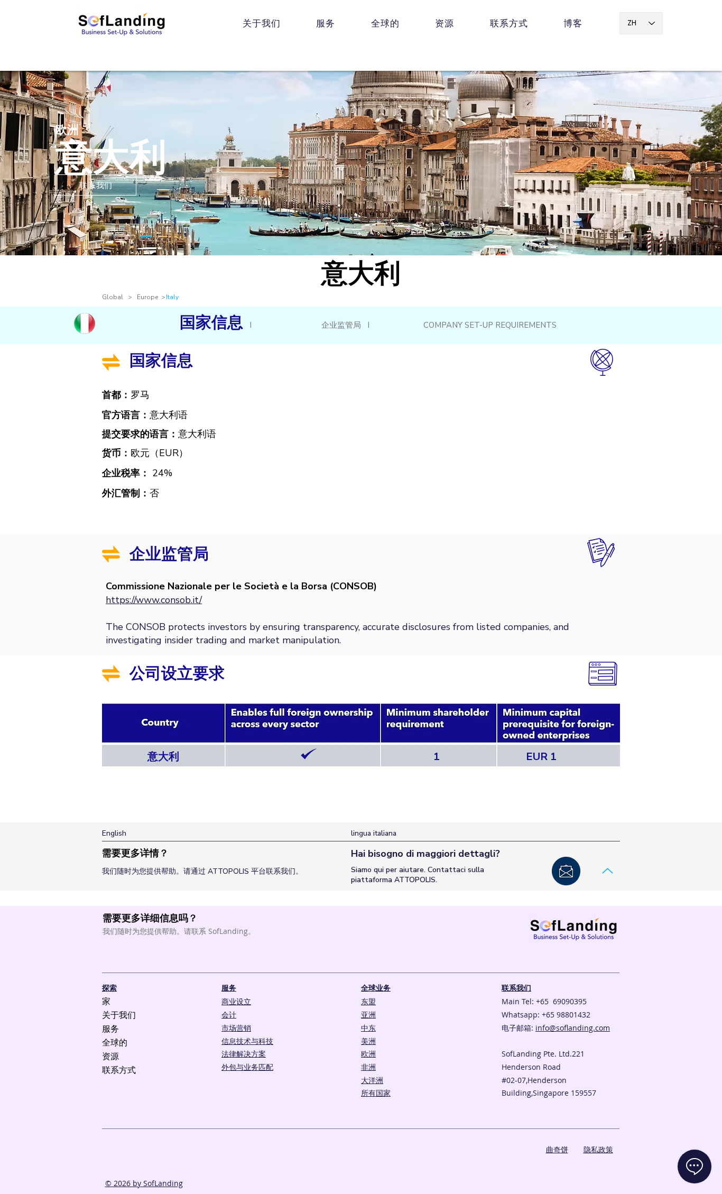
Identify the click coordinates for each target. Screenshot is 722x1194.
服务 (110, 1029)
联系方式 (119, 1070)
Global (115, 297)
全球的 (114, 1043)
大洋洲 (372, 1080)
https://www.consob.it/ (154, 600)
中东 (368, 1028)
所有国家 (376, 1093)
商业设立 (236, 1001)
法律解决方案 (243, 1054)
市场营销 (236, 1028)
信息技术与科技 (247, 1041)
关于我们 (119, 1015)
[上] (607, 871)
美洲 (368, 1041)
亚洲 (368, 1015)
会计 (228, 1015)
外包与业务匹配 (247, 1067)
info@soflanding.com (572, 1028)
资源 (110, 1056)
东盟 (368, 1001)
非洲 (368, 1067)
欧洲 (368, 1054)
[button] (444, 23)
